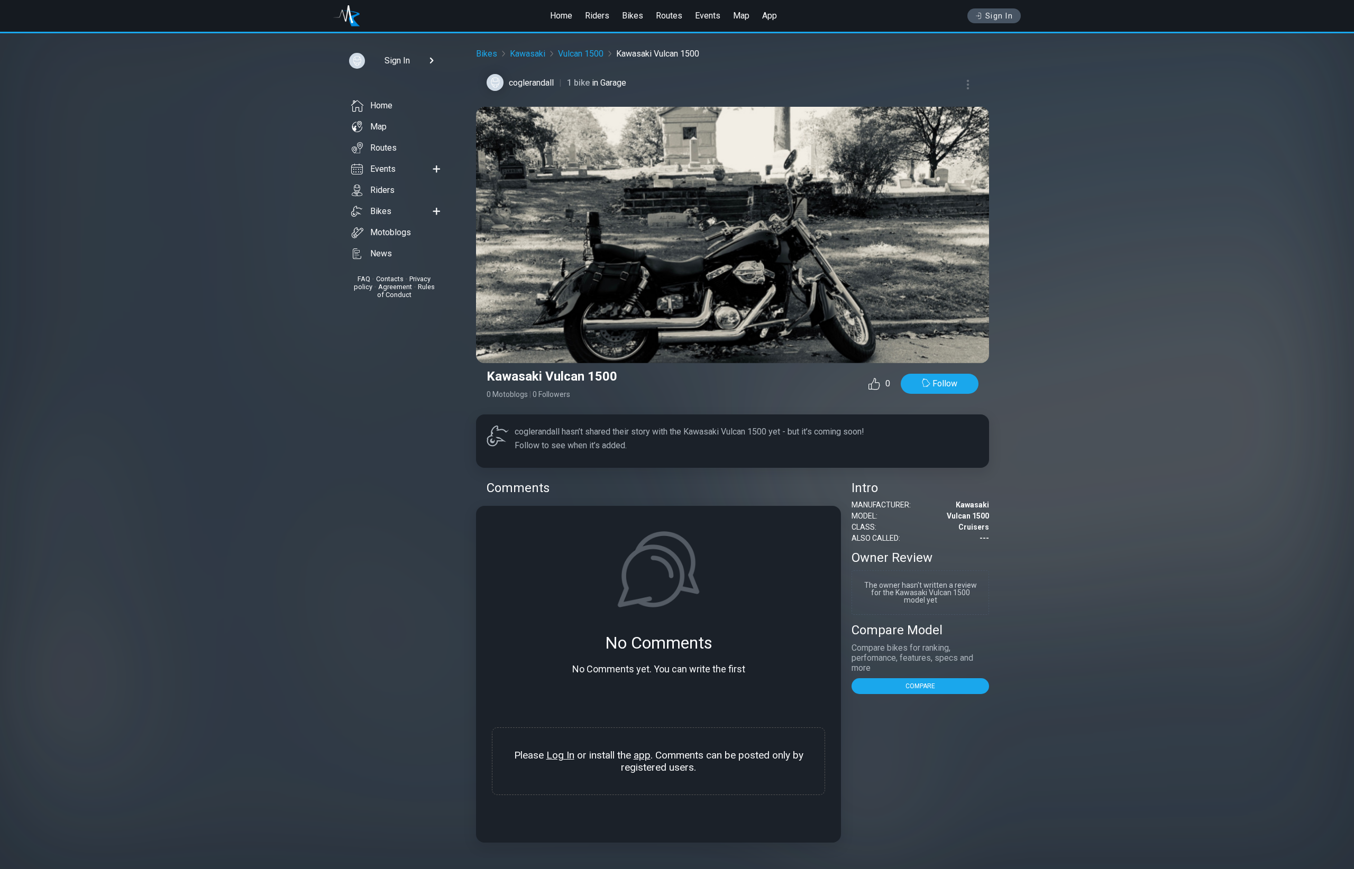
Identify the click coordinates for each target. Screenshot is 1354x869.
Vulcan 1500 (580, 54)
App (769, 16)
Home (561, 16)
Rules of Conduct (406, 291)
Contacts (390, 279)
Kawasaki (527, 54)
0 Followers (551, 394)
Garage (613, 83)
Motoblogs (390, 232)
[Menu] (967, 84)
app (642, 755)
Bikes (632, 16)
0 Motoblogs (507, 394)
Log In (560, 755)
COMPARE (920, 686)
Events (707, 16)
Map (741, 16)
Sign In (999, 16)
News (381, 253)
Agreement (395, 287)
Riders (597, 16)
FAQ (364, 279)
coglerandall (531, 83)
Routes (669, 16)
